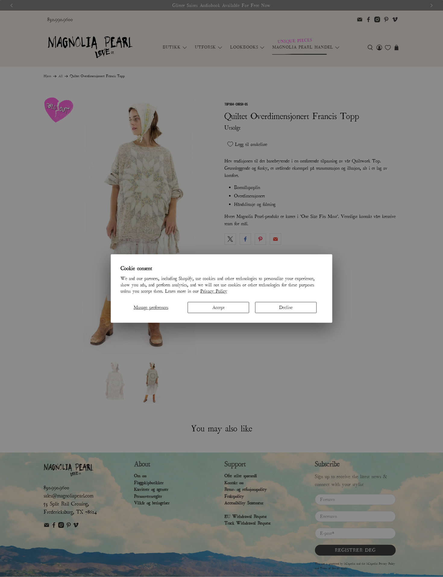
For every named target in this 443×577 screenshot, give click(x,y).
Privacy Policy (213, 291)
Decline (286, 307)
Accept (218, 307)
